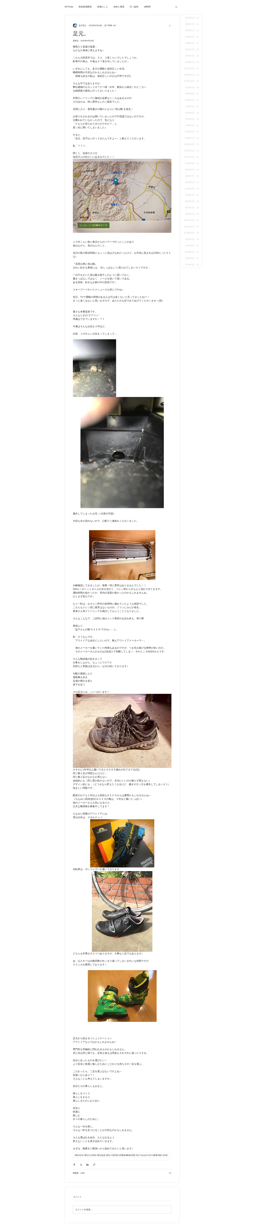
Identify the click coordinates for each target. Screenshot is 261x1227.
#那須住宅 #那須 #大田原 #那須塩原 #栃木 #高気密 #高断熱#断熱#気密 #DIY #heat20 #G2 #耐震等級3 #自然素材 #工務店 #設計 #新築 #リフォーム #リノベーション (123, 1155)
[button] (176, 7)
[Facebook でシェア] (74, 1164)
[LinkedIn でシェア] (87, 1164)
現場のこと (102, 7)
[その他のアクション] (169, 25)
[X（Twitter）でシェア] (81, 1164)
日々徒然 (134, 7)
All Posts (69, 7)
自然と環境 (118, 7)
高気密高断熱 (85, 7)
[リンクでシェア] (94, 1164)
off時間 (147, 7)
